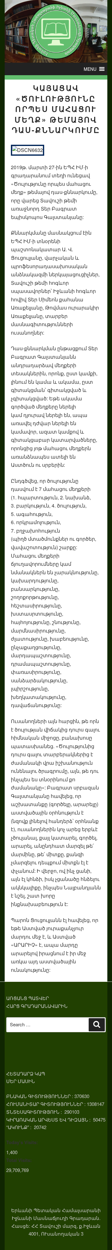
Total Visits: (19, 1160)
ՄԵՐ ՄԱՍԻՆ (20, 1081)
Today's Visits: (22, 1142)
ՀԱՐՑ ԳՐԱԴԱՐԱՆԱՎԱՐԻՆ (37, 1006)
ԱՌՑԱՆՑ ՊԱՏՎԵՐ (27, 998)
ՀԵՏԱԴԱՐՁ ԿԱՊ (25, 1073)
